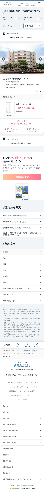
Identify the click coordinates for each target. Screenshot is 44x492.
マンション (6, 354)
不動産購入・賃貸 (29, 351)
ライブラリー (18, 354)
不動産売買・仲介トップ (11, 351)
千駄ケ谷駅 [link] (6, 357)
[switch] (18, 18)
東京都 (28, 354)
